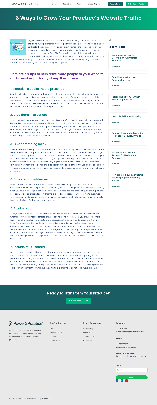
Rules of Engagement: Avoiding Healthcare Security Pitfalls (128, 134)
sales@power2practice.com (126, 347)
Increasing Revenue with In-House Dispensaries (126, 98)
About (79, 4)
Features (53, 4)
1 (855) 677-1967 (122, 328)
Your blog (24, 226)
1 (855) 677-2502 (122, 344)
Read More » (116, 66)
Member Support (94, 4)
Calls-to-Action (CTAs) (33, 123)
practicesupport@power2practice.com (130, 331)
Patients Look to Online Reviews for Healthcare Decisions (124, 155)
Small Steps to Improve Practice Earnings (124, 78)
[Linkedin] (122, 380)
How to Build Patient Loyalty (126, 116)
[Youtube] (126, 380)
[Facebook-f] (117, 380)
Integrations (67, 4)
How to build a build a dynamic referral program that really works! (127, 177)
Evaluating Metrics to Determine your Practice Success (124, 57)
